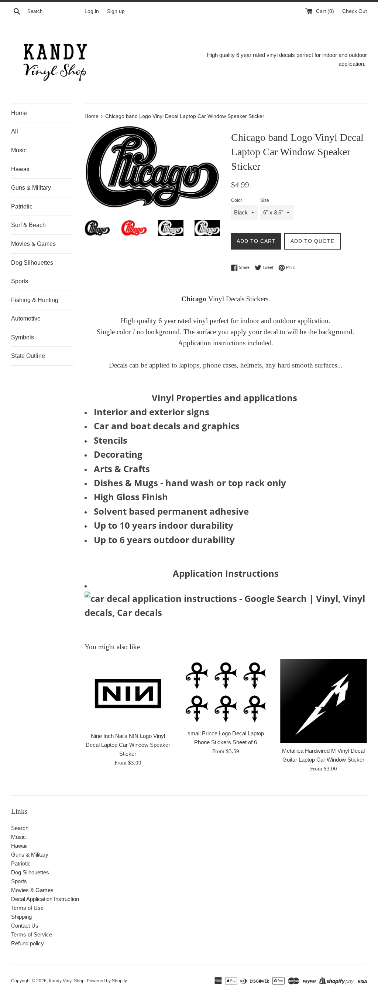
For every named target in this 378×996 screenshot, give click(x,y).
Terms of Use (27, 908)
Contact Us (24, 925)
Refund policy (27, 943)
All (14, 131)
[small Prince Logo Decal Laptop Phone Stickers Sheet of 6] (225, 692)
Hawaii (20, 169)
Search (19, 828)
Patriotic (21, 206)
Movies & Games (33, 244)
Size (264, 200)
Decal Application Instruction (45, 899)
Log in (92, 11)
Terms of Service (31, 934)
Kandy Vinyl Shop (67, 980)
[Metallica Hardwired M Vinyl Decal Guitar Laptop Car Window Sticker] (323, 701)
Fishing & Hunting (34, 300)
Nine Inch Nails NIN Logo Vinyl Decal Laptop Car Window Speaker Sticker (128, 745)
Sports (19, 281)
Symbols (22, 337)
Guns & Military (31, 187)
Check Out (354, 11)
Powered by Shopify (107, 980)
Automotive (26, 318)
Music (19, 150)
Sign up (116, 11)
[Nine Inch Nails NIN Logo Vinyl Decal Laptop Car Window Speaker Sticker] (128, 693)
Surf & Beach (28, 225)
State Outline (28, 356)
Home (19, 113)
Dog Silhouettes (32, 263)
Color (236, 200)
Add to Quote (312, 241)
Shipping (21, 917)
